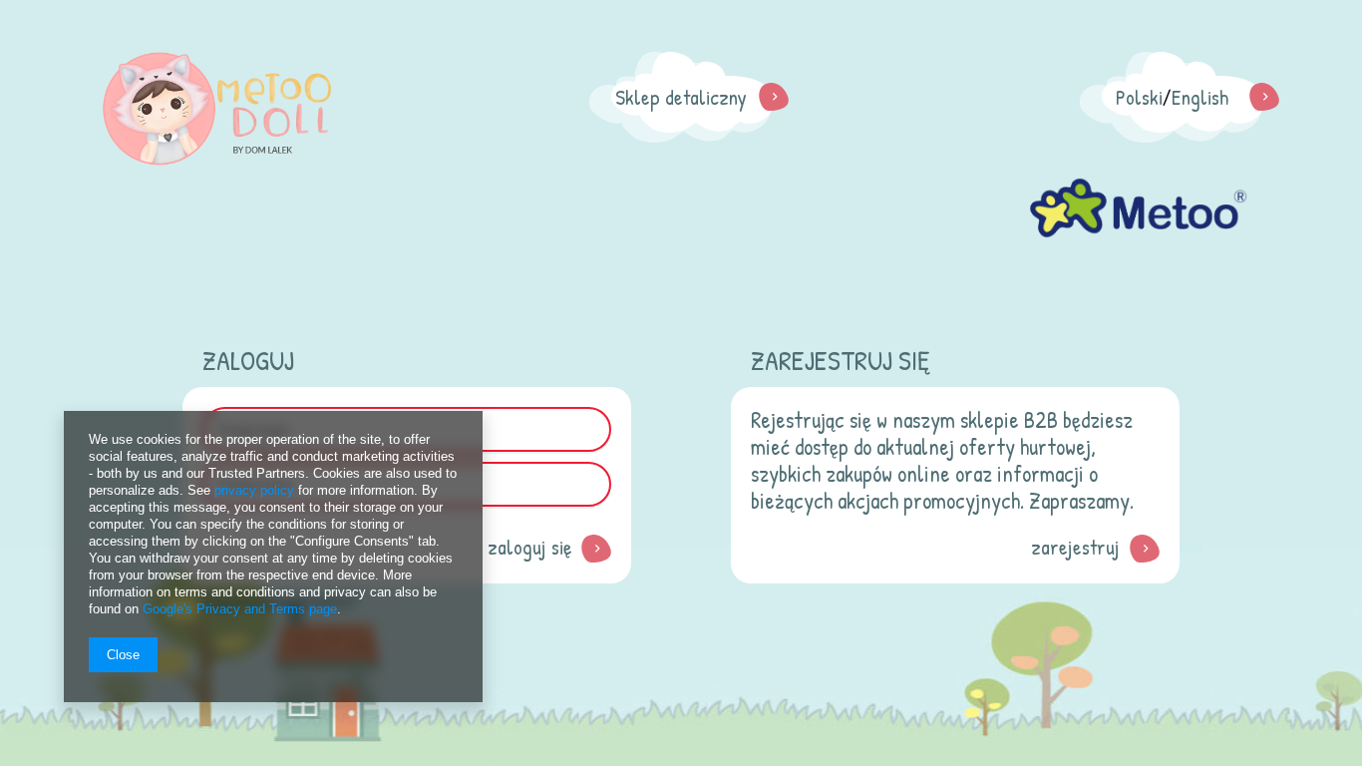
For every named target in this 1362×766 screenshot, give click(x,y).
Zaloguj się (529, 547)
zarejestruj (1075, 547)
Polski (1139, 97)
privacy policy (254, 490)
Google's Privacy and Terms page (240, 608)
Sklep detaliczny (681, 97)
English (1200, 97)
